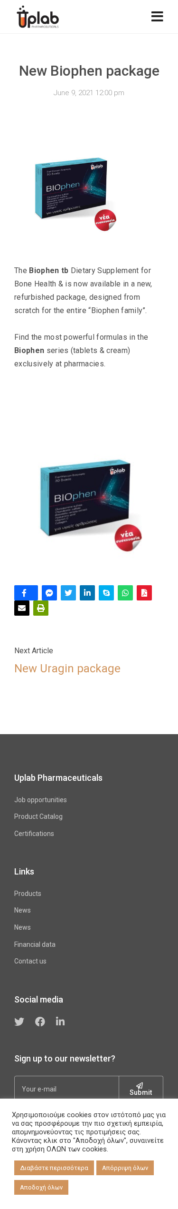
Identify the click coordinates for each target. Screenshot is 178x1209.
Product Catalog (38, 816)
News (22, 910)
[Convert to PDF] (144, 592)
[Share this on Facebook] (26, 592)
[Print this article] (40, 608)
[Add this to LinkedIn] (87, 592)
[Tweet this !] (68, 592)
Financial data (35, 944)
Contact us (30, 961)
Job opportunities (40, 800)
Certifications (34, 833)
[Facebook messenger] (49, 592)
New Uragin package (67, 668)
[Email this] (21, 608)
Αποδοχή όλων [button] (41, 1187)
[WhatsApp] (125, 592)
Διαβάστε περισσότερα (54, 1167)
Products (27, 893)
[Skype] (106, 592)
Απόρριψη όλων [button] (125, 1167)
